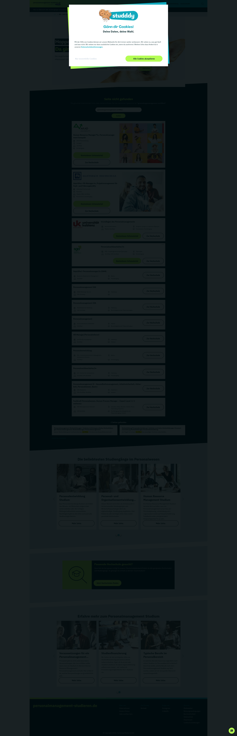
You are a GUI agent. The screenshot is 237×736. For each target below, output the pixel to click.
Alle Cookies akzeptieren (144, 58)
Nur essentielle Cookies (86, 58)
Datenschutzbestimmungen (92, 47)
